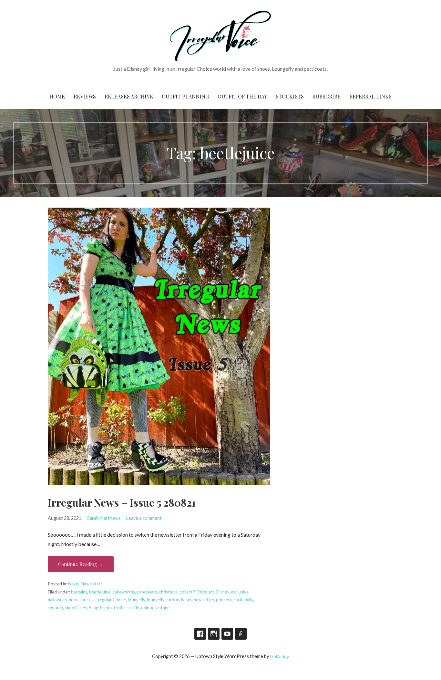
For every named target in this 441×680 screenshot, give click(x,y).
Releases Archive (129, 96)
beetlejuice (99, 591)
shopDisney (76, 607)
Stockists (290, 96)
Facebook (200, 634)
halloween (57, 599)
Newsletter (91, 583)
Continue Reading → (80, 564)
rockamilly (243, 599)
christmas (168, 591)
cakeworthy (123, 591)
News (73, 583)
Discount (205, 591)
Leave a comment (144, 518)
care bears (147, 591)
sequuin (55, 607)
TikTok (241, 634)
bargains (79, 591)
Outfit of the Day (242, 96)
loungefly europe (163, 599)
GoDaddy (279, 656)
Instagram (214, 634)
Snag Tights (100, 607)
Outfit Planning (185, 96)
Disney (222, 591)
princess (224, 599)
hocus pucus (81, 599)
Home (57, 96)
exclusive (240, 591)
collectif (187, 591)
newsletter (204, 599)
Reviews (85, 96)
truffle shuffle (126, 607)
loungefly (136, 599)
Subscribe (327, 96)
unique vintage (155, 607)
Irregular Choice (110, 599)
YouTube (227, 634)
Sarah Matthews (104, 518)
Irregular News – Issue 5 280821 (122, 502)
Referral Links (370, 96)
